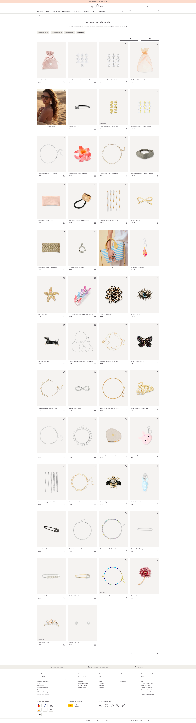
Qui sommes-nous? (125, 679)
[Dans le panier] (64, 82)
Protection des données (147, 683)
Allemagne (102, 677)
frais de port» (94, 720)
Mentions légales (145, 685)
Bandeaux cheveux (83, 683)
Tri (150, 38)
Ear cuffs (80, 681)
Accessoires (66, 11)
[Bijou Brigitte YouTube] (123, 705)
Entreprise (123, 681)
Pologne (101, 687)
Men (93, 11)
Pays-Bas (101, 685)
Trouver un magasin (63, 679)
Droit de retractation (146, 687)
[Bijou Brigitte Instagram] (106, 705)
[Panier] (158, 7)
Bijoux (48, 11)
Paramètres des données (147, 694)
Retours (39, 683)
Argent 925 (56, 11)
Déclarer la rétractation (147, 689)
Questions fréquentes (42, 687)
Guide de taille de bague (43, 692)
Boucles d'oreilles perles (84, 677)
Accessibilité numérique (147, 692)
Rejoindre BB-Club (42, 677)
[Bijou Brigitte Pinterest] (117, 705)
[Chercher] (158, 11)
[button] (151, 7)
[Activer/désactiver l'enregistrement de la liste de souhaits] (64, 44)
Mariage (87, 11)
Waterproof (77, 11)
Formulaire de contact (63, 677)
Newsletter (40, 689)
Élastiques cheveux (83, 679)
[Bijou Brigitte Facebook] (112, 705)
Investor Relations (125, 677)
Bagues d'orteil (82, 687)
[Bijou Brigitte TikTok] (101, 705)
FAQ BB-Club (40, 679)
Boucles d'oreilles (83, 685)
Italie (100, 681)
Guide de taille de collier (43, 694)
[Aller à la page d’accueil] (98, 6)
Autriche (101, 679)
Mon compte (40, 685)
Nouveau (40, 11)
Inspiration (101, 11)
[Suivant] (157, 653)
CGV (142, 677)
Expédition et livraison (43, 681)
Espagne (101, 683)
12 (153, 653)
